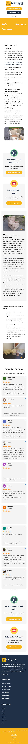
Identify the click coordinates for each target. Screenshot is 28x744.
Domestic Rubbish (5, 683)
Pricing (3, 708)
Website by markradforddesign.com (14, 742)
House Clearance (5, 689)
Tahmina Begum (11, 377)
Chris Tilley (10, 420)
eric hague (9, 527)
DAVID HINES (10, 399)
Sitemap (14, 737)
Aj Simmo (9, 570)
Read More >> (4, 674)
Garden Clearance (5, 695)
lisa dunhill (10, 549)
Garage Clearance (5, 698)
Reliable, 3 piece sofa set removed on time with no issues (13, 406)
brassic (9, 442)
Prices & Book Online (14, 8)
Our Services (5, 679)
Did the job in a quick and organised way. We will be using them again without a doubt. (13, 578)
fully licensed (8, 258)
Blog (2, 723)
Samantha (9, 463)
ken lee (9, 485)
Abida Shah (10, 506)
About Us (3, 717)
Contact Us (4, 720)
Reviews (3, 711)
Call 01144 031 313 (14, 12)
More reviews (14, 590)
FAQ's (2, 714)
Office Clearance (5, 692)
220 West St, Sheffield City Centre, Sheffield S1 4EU (17, 730)
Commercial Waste (6, 686)
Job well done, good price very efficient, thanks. (12, 535)
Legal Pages (14, 739)
